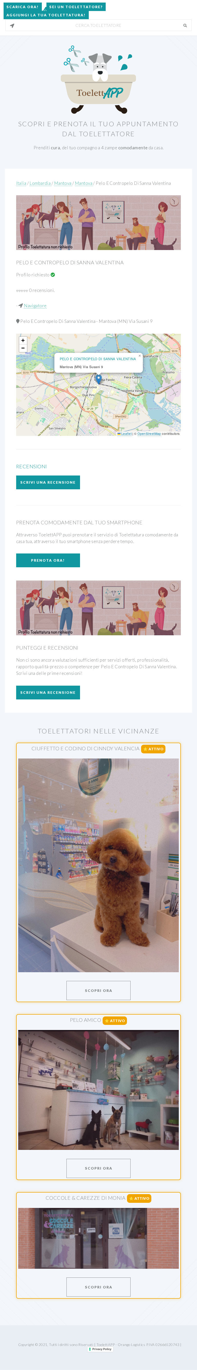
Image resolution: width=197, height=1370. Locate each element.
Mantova (63, 183)
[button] (98, 379)
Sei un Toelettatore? (76, 7)
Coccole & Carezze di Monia (86, 1198)
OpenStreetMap (149, 433)
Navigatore (35, 305)
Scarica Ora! (22, 7)
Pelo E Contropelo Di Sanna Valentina (133, 183)
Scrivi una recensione (48, 482)
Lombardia (40, 183)
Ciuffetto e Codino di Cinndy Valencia (86, 748)
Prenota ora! (48, 560)
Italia (21, 183)
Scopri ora (98, 990)
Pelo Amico (85, 1020)
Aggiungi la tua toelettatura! (46, 15)
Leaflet (126, 433)
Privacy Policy (101, 1349)
